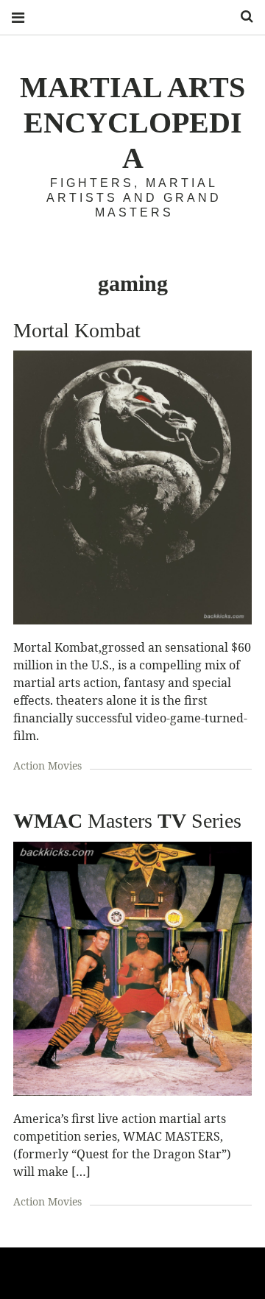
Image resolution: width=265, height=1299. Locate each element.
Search (241, 16)
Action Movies (47, 765)
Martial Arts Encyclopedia (132, 123)
